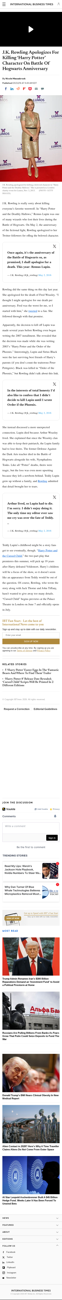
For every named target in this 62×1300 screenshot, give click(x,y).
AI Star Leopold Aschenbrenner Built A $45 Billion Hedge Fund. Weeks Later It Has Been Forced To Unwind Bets (30, 1200)
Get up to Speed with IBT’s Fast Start (41, 913)
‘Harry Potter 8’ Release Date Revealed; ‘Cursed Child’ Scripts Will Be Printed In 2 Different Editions (28, 682)
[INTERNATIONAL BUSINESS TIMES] (31, 5)
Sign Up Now (12, 918)
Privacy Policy (43, 650)
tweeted (32, 311)
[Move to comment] (42, 89)
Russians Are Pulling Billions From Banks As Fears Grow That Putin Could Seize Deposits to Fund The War (30, 1036)
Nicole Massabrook (16, 78)
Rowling (42, 481)
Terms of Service (24, 650)
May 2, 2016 (44, 275)
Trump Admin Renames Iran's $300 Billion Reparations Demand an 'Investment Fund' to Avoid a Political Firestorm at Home (30, 981)
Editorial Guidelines (45, 709)
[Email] (36, 89)
